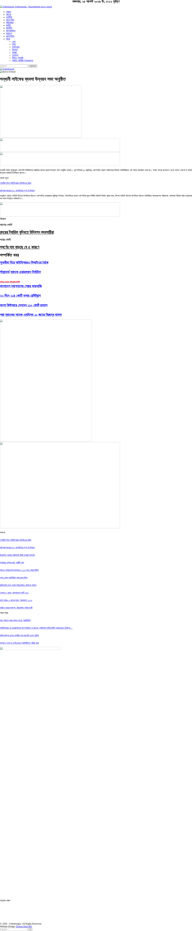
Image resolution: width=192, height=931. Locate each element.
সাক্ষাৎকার (15, 47)
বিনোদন (15, 49)
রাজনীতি (9, 28)
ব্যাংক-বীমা (10, 20)
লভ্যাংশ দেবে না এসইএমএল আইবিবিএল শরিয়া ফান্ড (19, 643)
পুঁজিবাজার (9, 22)
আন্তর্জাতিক (10, 30)
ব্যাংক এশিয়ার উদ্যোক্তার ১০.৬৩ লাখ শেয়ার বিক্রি (19, 570)
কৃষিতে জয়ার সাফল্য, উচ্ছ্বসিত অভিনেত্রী (16, 608)
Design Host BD (24, 926)
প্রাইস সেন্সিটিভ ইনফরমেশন (22, 60)
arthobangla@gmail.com (96, 898)
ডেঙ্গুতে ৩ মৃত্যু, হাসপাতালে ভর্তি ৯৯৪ (14, 592)
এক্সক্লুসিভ (10, 36)
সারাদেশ (9, 33)
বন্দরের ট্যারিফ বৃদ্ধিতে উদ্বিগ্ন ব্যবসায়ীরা (27, 232)
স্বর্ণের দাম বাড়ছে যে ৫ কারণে (19, 247)
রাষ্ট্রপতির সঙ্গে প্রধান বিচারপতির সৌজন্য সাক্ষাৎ (18, 585)
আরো (8, 39)
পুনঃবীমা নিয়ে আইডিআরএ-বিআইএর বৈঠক (15, 183)
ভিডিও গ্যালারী (17, 58)
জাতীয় (8, 25)
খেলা (13, 41)
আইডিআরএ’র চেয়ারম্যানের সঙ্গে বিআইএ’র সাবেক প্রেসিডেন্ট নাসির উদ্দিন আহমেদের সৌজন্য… (36, 628)
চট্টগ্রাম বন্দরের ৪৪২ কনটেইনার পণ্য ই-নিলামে (17, 190)
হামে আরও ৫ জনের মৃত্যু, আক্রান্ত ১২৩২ (16, 600)
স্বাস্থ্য (14, 52)
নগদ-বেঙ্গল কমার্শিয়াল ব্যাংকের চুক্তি (13, 577)
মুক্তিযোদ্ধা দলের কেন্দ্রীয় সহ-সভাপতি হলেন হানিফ (19, 635)
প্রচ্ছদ (8, 12)
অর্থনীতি (9, 17)
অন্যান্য (15, 55)
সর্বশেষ (8, 14)
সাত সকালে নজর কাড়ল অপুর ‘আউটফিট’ (15, 620)
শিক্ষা (14, 44)
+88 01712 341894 (96, 894)
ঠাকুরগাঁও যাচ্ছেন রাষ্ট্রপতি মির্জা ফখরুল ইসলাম (17, 555)
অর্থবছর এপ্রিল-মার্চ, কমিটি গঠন (12, 562)
